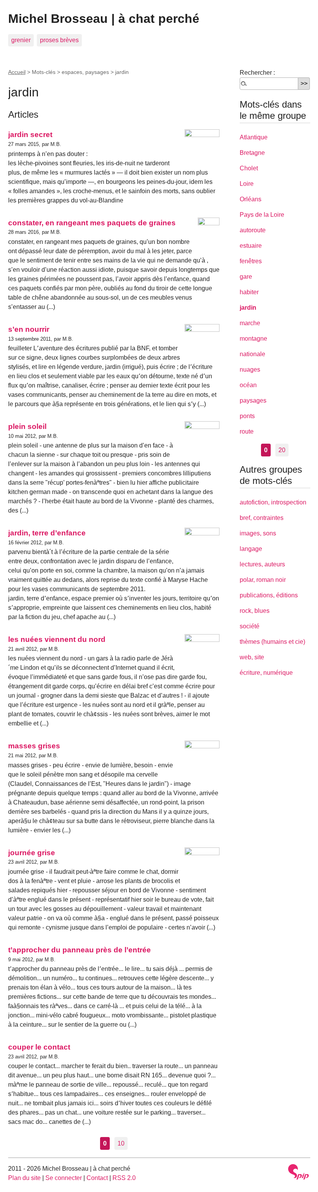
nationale (252, 354)
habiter (249, 292)
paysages (253, 400)
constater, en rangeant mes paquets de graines (92, 223)
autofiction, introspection (273, 502)
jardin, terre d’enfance (47, 533)
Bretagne (252, 152)
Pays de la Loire (262, 214)
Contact (97, 1178)
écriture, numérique (266, 672)
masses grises (34, 746)
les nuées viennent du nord (56, 639)
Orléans (250, 199)
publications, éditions (269, 595)
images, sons (258, 533)
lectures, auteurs (262, 564)
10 (121, 1143)
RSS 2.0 (124, 1178)
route (247, 431)
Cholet (249, 168)
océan (248, 385)
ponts (247, 416)
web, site (252, 657)
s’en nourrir (28, 329)
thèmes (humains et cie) (272, 641)
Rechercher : (257, 72)
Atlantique (254, 137)
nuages (250, 369)
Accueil (17, 72)
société (249, 626)
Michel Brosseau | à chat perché (103, 19)
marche (250, 323)
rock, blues (255, 610)
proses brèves (59, 40)
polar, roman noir (263, 579)
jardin (248, 307)
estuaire (251, 245)
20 (281, 450)
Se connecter (63, 1178)
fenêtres (251, 261)
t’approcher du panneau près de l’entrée (79, 950)
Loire (247, 183)
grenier (21, 40)
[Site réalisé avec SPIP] (298, 1172)
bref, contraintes (261, 518)
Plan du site (24, 1178)
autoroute (253, 230)
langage (251, 548)
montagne (253, 338)
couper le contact (39, 1047)
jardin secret (30, 134)
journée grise (31, 853)
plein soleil (27, 426)
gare (246, 276)
